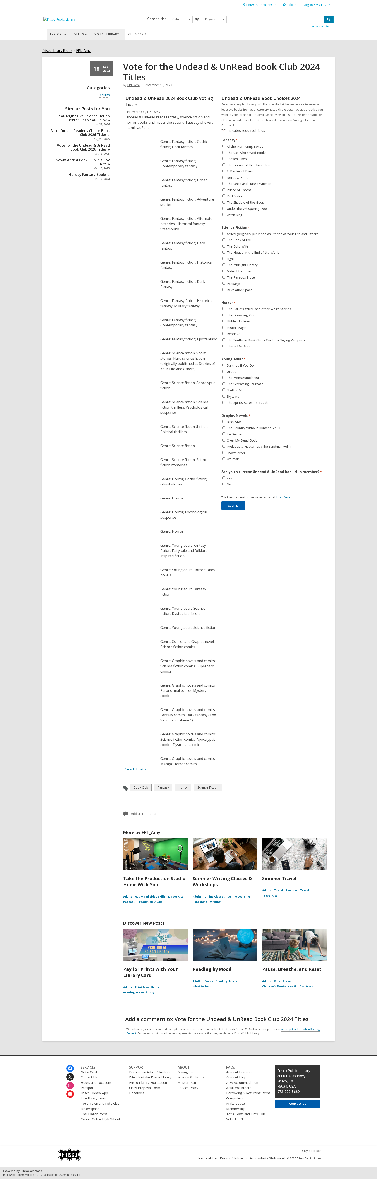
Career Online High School (100, 1119)
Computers (234, 1098)
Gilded (231, 371)
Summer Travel (279, 878)
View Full (134, 769)
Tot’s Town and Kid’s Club (100, 1103)
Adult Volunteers (238, 1087)
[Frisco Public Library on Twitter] (70, 1077)
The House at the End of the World (253, 252)
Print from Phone (147, 987)
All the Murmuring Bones (245, 146)
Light (230, 259)
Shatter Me (235, 390)
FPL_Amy (83, 51)
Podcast (129, 902)
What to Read (202, 986)
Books (208, 981)
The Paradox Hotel (241, 277)
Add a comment (143, 813)
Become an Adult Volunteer (149, 1072)
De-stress (306, 986)
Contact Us (89, 1077)
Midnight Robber (239, 271)
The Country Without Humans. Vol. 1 (254, 428)
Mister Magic (236, 328)
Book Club (140, 788)
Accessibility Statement (267, 1158)
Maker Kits (175, 896)
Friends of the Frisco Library (150, 1077)
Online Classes (214, 896)
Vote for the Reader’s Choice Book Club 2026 (80, 132)
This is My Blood (239, 346)
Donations (136, 1093)
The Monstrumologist (243, 378)
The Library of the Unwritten (248, 165)
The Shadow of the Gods (245, 202)
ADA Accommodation (242, 1082)
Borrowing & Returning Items (248, 1093)
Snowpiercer (236, 453)
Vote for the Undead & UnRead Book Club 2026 (83, 147)
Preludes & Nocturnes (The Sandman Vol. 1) (259, 446)
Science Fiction (207, 788)
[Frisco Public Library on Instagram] (70, 1085)
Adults (104, 95)
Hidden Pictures (239, 321)
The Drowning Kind (241, 315)
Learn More (283, 497)
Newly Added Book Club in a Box (83, 162)
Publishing (200, 902)
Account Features (239, 1072)
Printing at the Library (138, 992)
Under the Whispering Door (247, 208)
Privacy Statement (234, 1158)
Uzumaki (233, 459)
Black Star (234, 422)
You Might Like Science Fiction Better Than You (84, 118)
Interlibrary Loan (93, 1098)
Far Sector (234, 434)
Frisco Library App (94, 1093)
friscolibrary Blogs (57, 51)
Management (188, 1072)
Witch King (234, 215)
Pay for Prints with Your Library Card (150, 972)
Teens (287, 981)
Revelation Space (239, 290)
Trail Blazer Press (94, 1114)
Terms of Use (207, 1158)
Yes (229, 478)
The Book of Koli (239, 240)
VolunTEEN (234, 1119)
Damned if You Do (240, 365)
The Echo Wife (237, 246)
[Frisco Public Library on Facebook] (70, 1068)
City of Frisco (312, 1150)
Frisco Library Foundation (148, 1082)
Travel (278, 890)
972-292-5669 (288, 1091)
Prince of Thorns (239, 190)
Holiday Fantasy (88, 174)
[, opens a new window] (69, 1160)
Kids (277, 981)
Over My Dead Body (242, 440)
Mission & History (191, 1077)
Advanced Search (323, 26)
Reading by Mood (212, 969)
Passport (88, 1087)
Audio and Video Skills (150, 896)
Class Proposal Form (144, 1087)
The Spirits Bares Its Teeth (247, 403)
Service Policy (188, 1087)
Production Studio (150, 902)
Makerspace (90, 1108)
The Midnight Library (242, 265)
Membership (235, 1108)
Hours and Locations (96, 1082)
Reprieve (233, 334)
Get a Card (89, 1072)
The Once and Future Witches (249, 184)
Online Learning (239, 896)
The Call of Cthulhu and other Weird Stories (259, 309)
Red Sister (234, 196)
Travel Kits (269, 896)
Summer (291, 890)
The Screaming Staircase (245, 384)
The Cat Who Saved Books (246, 153)
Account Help (236, 1077)
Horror (183, 788)
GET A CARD (137, 34)
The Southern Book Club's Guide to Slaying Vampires (266, 340)
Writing (215, 902)
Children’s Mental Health (279, 986)
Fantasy (163, 788)
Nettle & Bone (237, 177)
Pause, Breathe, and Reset (291, 969)
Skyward (233, 396)
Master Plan (187, 1082)
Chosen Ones (237, 159)
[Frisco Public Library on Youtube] (70, 1094)
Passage (233, 284)
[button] (259, 5)
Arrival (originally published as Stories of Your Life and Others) (273, 234)
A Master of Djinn (240, 171)
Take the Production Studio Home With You (154, 882)
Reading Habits (226, 981)
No (229, 484)
